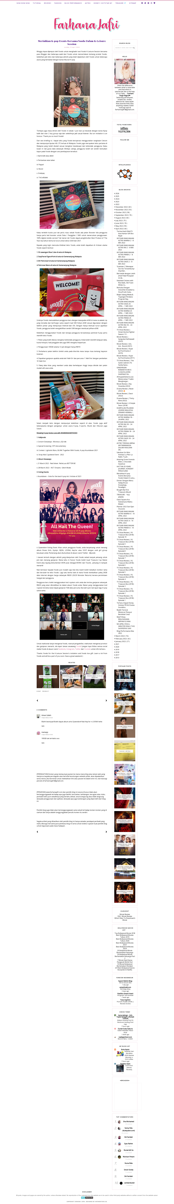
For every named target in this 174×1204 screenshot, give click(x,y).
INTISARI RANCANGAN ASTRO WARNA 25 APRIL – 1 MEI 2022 (125, 311)
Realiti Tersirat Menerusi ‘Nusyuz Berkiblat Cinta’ (124, 612)
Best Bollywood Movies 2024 (125, 948)
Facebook (62, 649)
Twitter (78, 649)
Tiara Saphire (125, 1000)
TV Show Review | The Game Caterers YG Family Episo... (125, 362)
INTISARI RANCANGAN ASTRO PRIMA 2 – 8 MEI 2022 (125, 254)
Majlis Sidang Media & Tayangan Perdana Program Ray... (125, 297)
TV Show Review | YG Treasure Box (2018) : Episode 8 (125, 549)
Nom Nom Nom (23, 3)
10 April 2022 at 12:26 (47, 717)
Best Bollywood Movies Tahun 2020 (125, 940)
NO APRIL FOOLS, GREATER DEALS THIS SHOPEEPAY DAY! (126, 626)
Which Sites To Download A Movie (124, 919)
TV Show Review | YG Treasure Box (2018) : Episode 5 (125, 570)
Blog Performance (73, 3)
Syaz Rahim (128, 1143)
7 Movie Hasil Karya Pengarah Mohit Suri (125, 961)
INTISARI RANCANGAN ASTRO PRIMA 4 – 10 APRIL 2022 (125, 527)
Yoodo (78, 646)
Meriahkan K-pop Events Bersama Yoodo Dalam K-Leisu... (126, 475)
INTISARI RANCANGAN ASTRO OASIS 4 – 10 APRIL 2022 (125, 520)
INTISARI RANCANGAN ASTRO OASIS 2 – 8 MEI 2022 (125, 261)
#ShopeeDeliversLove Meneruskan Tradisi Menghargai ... (125, 379)
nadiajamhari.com (125, 1037)
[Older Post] (106, 701)
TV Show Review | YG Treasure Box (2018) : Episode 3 (125, 584)
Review (47, 3)
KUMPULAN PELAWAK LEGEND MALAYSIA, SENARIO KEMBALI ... (125, 410)
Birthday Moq (125, 989)
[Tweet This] (103, 691)
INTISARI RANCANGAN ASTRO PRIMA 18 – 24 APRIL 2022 (126, 431)
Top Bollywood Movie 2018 (125, 933)
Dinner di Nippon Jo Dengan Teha (125, 703)
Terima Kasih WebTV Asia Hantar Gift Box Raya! (125, 233)
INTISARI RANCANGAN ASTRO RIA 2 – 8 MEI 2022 (125, 247)
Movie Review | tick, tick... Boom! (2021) (124, 345)
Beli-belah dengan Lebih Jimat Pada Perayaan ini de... (126, 275)
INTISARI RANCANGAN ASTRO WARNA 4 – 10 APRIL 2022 (126, 513)
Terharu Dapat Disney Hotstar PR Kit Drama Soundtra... (125, 605)
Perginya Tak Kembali (125, 995)
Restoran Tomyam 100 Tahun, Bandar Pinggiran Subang (124, 868)
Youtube (87, 649)
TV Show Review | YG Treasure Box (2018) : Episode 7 (125, 556)
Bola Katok (125, 1049)
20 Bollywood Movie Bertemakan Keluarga (125, 951)
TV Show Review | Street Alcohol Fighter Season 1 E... (126, 332)
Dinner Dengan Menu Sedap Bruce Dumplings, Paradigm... (125, 483)
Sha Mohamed (128, 1121)
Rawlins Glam (125, 1064)
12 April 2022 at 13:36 (47, 734)
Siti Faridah (128, 1137)
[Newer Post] (37, 701)
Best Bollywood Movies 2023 (125, 944)
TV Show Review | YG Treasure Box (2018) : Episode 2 (125, 591)
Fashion (58, 3)
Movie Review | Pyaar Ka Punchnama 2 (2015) (125, 351)
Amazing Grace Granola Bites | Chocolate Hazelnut (125, 461)
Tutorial (37, 3)
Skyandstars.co (101, 1201)
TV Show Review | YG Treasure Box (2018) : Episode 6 (125, 563)
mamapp (44, 732)
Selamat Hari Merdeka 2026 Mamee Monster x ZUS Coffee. (129, 1055)
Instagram (70, 649)
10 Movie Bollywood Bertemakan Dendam (125, 965)
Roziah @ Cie (128, 1150)
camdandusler (129, 1183)
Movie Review (125, 914)
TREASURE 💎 (120, 3)
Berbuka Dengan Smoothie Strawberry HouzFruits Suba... (125, 289)
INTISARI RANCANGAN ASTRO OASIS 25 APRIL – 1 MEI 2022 (125, 304)
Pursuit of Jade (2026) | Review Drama (125, 1003)
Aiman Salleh (46, 715)
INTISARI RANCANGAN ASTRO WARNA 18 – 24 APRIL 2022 (125, 417)
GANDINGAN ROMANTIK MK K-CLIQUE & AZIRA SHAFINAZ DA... (124, 370)
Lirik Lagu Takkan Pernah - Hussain (125, 727)
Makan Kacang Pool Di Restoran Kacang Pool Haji (125, 1022)
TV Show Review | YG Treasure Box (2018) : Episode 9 (125, 541)
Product (45, 691)
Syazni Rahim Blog (125, 981)
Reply (42, 726)
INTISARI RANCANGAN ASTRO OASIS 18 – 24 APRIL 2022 (125, 438)
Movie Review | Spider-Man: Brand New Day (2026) (125, 797)
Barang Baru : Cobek (125, 1039)
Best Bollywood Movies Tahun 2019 (125, 936)
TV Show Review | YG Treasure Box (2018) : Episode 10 (125, 534)
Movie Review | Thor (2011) (124, 680)
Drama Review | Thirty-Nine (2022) (125, 399)
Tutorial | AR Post (124, 751)
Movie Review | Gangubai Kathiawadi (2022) (125, 339)
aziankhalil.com (125, 987)
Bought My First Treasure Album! (124, 491)
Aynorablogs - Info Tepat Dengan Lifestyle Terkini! (125, 1017)
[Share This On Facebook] (100, 691)
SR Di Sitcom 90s (125, 983)
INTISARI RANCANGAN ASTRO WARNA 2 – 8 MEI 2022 (125, 240)
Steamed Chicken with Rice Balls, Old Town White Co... (125, 282)
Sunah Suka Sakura (125, 1029)
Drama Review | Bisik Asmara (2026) (124, 844)
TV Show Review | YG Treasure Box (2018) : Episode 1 (125, 598)
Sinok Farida (128, 1170)
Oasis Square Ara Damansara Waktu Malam (124, 501)
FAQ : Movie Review (125, 916)
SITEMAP (132, 3)
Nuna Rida (129, 1163)
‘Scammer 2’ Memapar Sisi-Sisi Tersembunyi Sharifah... (125, 268)
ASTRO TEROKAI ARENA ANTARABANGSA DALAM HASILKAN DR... (126, 446)
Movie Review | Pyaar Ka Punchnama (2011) (126, 357)
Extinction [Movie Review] (129, 1067)
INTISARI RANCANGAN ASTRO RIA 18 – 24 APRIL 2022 (125, 325)
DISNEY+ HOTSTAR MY (103, 3)
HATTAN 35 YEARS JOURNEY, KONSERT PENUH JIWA (125, 468)
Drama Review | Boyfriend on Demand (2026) (125, 774)
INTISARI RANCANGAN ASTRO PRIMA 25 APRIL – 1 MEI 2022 (125, 318)
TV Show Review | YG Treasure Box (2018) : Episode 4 (125, 577)
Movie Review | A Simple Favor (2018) (126, 404)
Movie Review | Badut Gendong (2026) (124, 821)
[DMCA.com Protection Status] (87, 1198)
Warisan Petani (128, 1157)
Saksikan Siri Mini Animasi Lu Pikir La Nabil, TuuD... (125, 454)
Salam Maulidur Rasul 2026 (125, 1031)
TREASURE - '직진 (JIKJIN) (123, 496)
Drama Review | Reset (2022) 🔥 (125, 390)
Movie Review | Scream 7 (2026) (124, 892)
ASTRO (88, 3)
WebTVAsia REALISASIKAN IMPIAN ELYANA (123, 619)
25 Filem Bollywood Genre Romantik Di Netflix (125, 969)
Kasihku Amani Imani (125, 993)
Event (39, 691)
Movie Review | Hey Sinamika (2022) (124, 385)
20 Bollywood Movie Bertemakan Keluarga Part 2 (125, 956)
